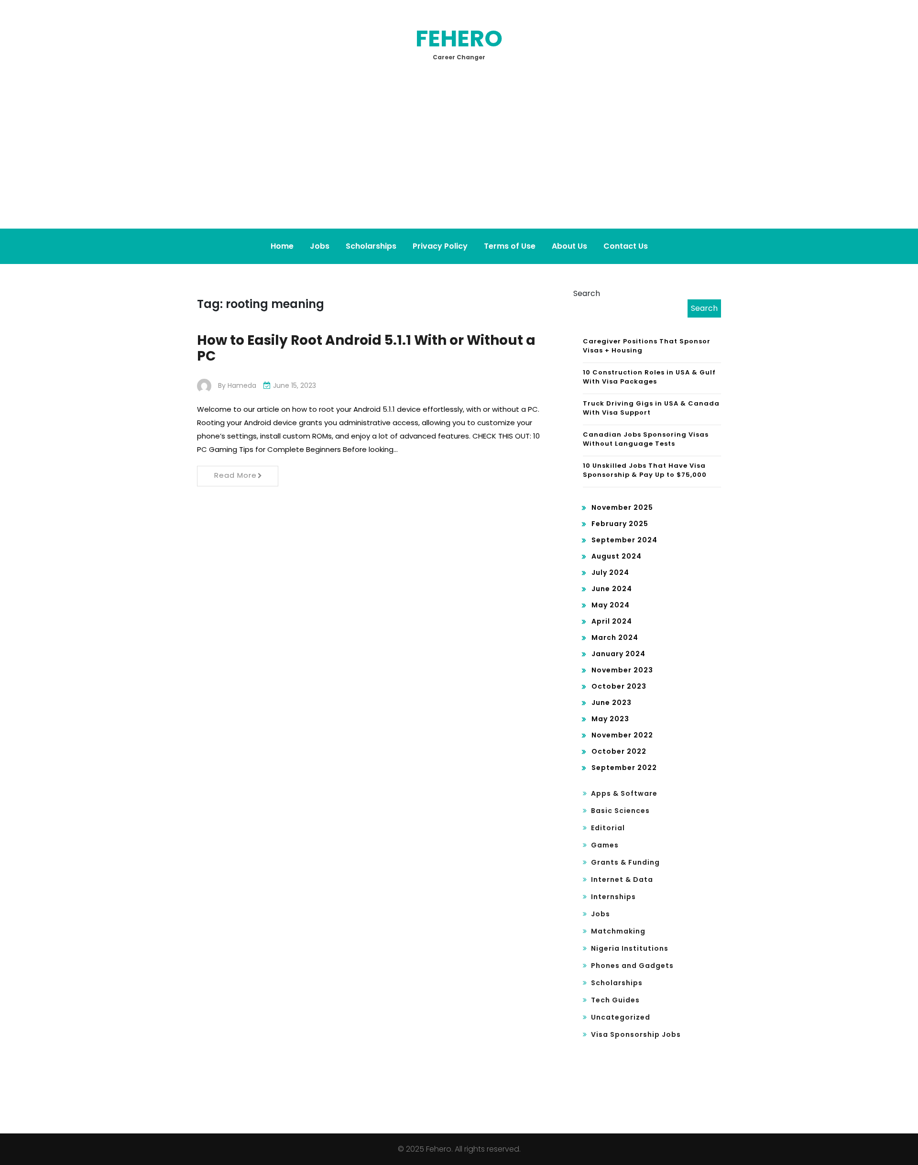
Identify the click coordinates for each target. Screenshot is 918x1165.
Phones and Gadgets (632, 965)
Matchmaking (618, 931)
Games (605, 845)
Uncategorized (620, 1017)
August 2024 (616, 556)
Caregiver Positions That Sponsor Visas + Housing (646, 346)
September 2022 (624, 767)
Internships (613, 896)
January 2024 (618, 654)
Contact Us (625, 246)
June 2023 (611, 702)
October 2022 (618, 751)
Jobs (319, 246)
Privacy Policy (440, 246)
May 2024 (610, 605)
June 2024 (611, 588)
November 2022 (622, 735)
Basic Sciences (620, 810)
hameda (242, 385)
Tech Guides (615, 1000)
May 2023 (610, 719)
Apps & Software (624, 793)
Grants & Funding (625, 862)
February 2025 (619, 523)
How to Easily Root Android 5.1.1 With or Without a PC (366, 348)
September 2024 (624, 540)
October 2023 (618, 686)
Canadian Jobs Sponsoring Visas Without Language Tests (646, 439)
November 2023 (622, 670)
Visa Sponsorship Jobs (636, 1034)
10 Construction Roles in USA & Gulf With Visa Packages (649, 377)
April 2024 (611, 621)
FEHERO (459, 38)
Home (282, 246)
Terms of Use (510, 246)
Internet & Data (622, 879)
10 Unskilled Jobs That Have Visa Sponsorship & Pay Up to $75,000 (645, 470)
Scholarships (371, 246)
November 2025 (622, 507)
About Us (569, 246)
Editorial (608, 828)
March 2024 (614, 637)
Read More (235, 475)
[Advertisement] (459, 157)
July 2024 (610, 572)
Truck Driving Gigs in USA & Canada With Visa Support (651, 408)
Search (586, 293)
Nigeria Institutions (629, 948)
